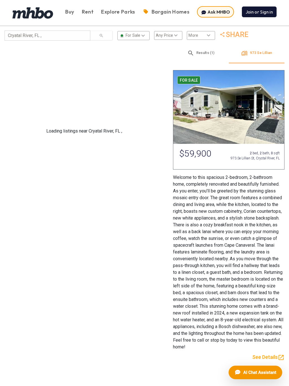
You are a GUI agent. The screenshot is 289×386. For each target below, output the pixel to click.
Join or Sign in (259, 12)
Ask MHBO (218, 12)
